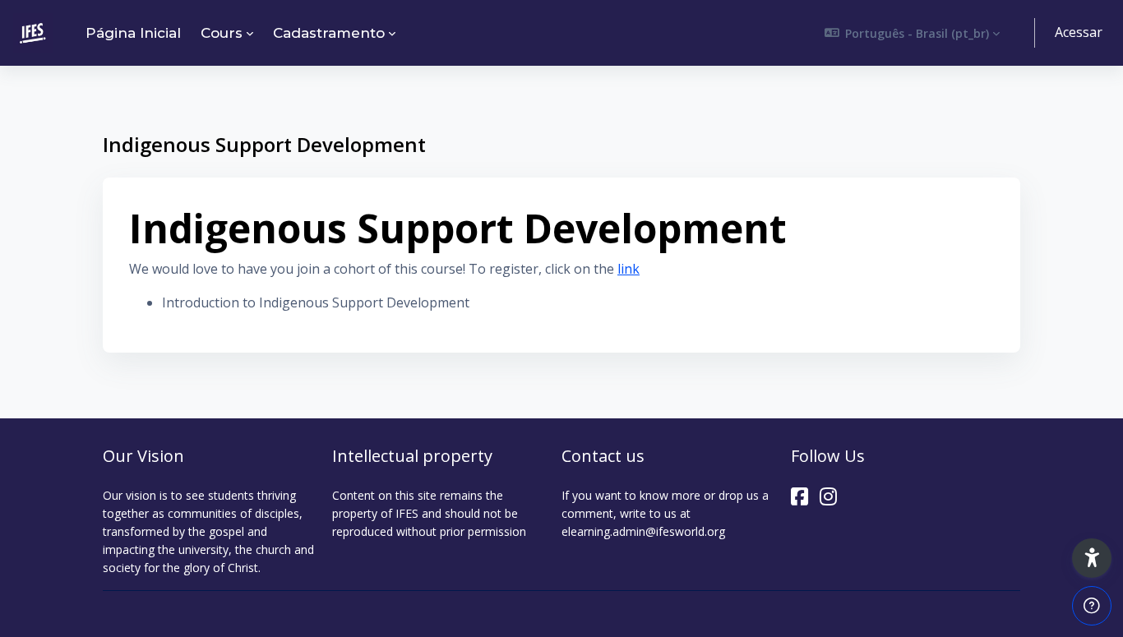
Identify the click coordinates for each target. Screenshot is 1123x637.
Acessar (1078, 32)
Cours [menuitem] (222, 33)
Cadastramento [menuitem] (329, 33)
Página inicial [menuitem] (133, 33)
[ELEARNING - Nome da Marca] (33, 33)
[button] (912, 33)
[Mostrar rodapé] (1091, 605)
